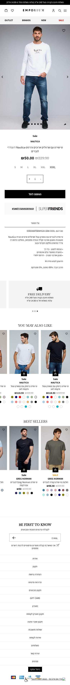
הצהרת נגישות (35, 574)
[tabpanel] (35, 77)
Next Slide (67, 77)
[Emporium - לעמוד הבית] (33, 10)
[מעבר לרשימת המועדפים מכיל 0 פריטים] (12, 10)
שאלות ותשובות (35, 629)
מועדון (35, 606)
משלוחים (35, 645)
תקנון (35, 566)
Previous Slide (2, 77)
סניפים (35, 661)
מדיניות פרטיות (35, 582)
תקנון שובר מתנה (35, 621)
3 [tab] (35, 124)
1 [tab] (41, 124)
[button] (59, 10)
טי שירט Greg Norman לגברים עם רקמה (23, 484)
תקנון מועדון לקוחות (35, 613)
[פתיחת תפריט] (65, 10)
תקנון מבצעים (35, 590)
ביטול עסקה (35, 669)
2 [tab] (38, 124)
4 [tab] (32, 124)
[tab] (35, 223)
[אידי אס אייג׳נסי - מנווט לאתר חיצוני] (48, 680)
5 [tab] (29, 124)
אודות (35, 558)
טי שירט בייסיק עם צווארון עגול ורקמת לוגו (55, 388)
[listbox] (35, 168)
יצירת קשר (35, 653)
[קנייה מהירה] (56, 373)
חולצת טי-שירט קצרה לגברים (55, 482)
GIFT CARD (35, 598)
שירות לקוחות (35, 637)
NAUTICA (35, 141)
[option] (15, 167)
